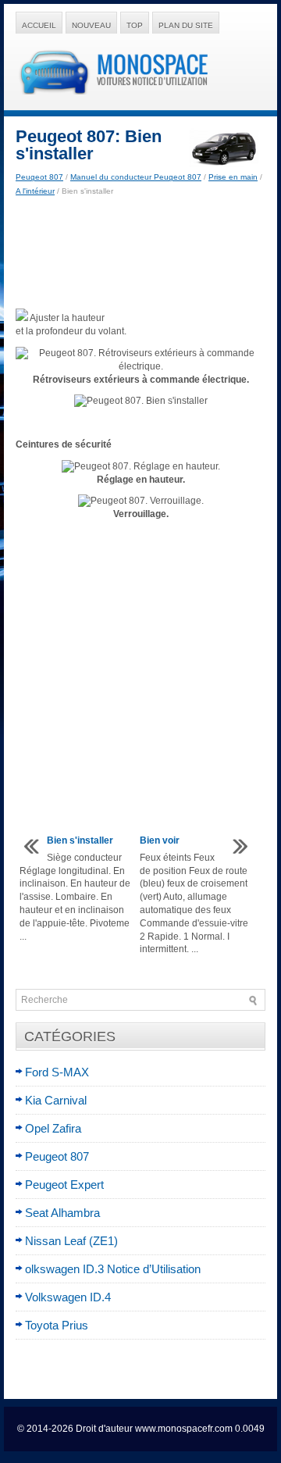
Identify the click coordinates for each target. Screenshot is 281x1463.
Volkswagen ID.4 (68, 1297)
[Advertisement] (140, 253)
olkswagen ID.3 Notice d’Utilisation (113, 1269)
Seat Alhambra (62, 1212)
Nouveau (91, 25)
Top (134, 25)
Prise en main (233, 177)
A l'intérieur (35, 191)
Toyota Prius (56, 1325)
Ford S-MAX (57, 1072)
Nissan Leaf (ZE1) (71, 1240)
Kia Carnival (56, 1100)
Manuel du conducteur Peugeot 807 (135, 177)
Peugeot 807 (39, 177)
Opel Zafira (53, 1128)
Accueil (39, 25)
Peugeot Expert (64, 1184)
